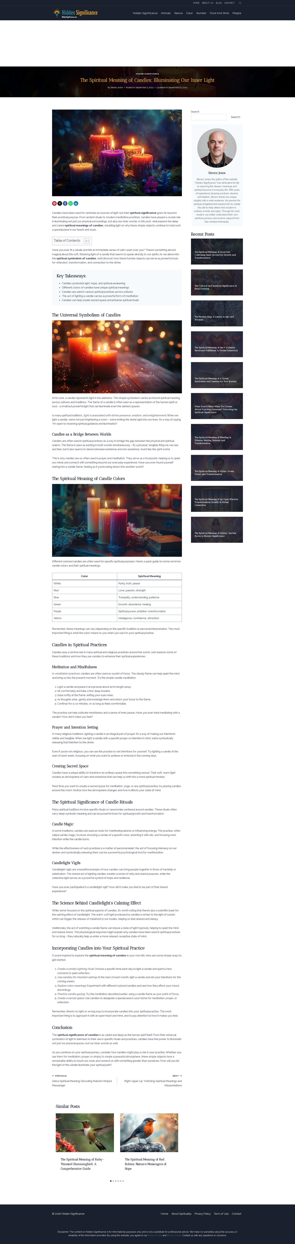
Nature (178, 13)
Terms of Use (155, 1235)
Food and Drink (219, 13)
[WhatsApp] (70, 203)
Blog (219, 3)
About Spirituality (181, 1213)
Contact (229, 3)
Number (201, 13)
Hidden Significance (145, 13)
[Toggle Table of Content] (85, 241)
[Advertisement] (147, 43)
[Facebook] (65, 203)
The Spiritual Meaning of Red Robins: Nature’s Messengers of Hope (145, 1164)
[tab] (111, 1181)
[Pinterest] (54, 203)
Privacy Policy (203, 1213)
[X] (59, 203)
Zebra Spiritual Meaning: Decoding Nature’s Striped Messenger (82, 1081)
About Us (207, 3)
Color (189, 13)
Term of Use (221, 1213)
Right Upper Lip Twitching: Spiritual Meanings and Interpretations (153, 1081)
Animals (166, 13)
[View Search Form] (240, 3)
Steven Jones (117, 87)
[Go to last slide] (61, 1146)
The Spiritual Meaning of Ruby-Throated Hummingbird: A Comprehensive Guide (82, 1164)
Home (196, 3)
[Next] (172, 1146)
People (236, 13)
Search (195, 111)
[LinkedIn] (76, 203)
